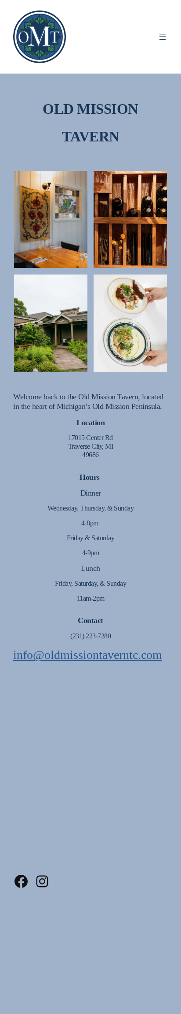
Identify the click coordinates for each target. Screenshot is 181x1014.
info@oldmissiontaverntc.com (87, 655)
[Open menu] (162, 37)
